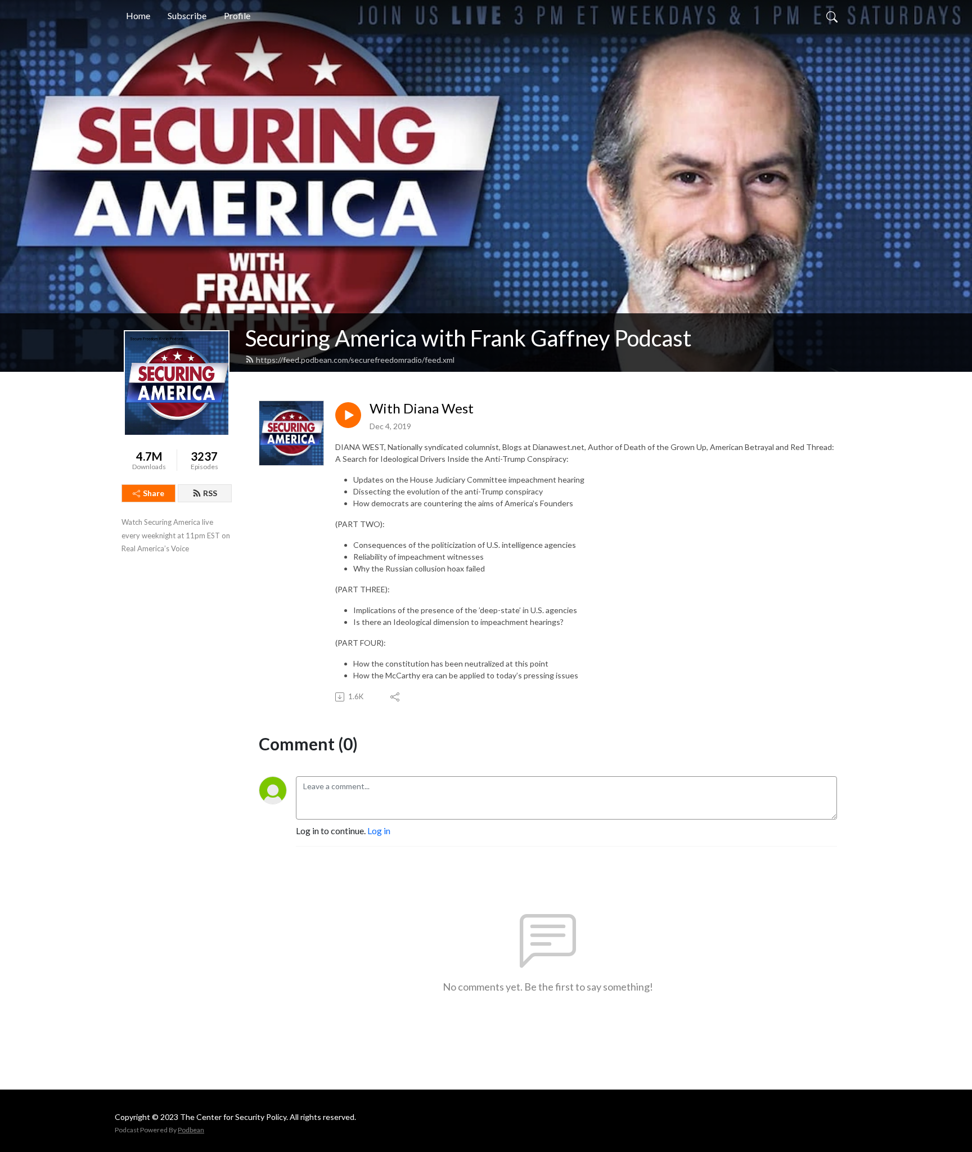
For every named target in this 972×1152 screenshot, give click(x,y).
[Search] (832, 15)
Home (138, 15)
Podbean (191, 1130)
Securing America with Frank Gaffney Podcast (468, 338)
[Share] (395, 697)
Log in (378, 830)
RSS (210, 493)
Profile (237, 15)
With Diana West (422, 408)
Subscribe (187, 15)
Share (153, 493)
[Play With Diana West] (348, 415)
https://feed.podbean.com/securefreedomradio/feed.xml (355, 359)
